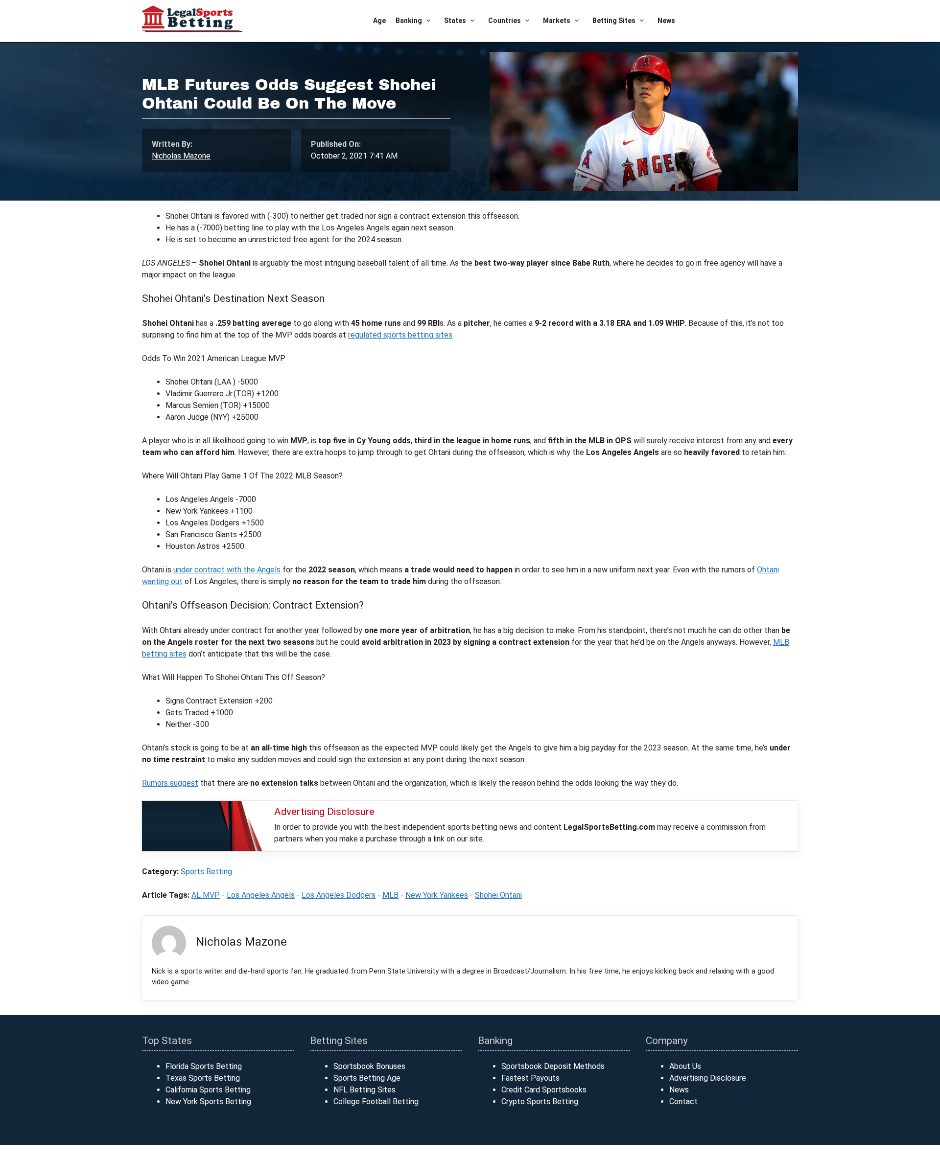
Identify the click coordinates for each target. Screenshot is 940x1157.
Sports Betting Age (366, 1078)
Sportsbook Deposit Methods (553, 1066)
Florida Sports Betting (203, 1066)
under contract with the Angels (227, 569)
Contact (683, 1101)
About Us (685, 1066)
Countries (504, 20)
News (666, 20)
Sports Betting (206, 871)
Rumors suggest (170, 783)
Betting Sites (613, 20)
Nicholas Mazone (181, 155)
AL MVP (205, 895)
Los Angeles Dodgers (339, 895)
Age (379, 20)
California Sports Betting (208, 1089)
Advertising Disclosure (707, 1078)
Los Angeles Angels (261, 895)
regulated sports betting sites (400, 335)
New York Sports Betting (208, 1101)
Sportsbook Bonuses (369, 1066)
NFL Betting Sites (364, 1089)
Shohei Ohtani (498, 895)
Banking (409, 20)
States (455, 20)
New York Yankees (436, 895)
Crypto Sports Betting (539, 1101)
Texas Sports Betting (202, 1078)
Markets (556, 20)
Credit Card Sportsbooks (544, 1089)
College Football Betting (376, 1101)
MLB (390, 895)
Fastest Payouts (530, 1078)
